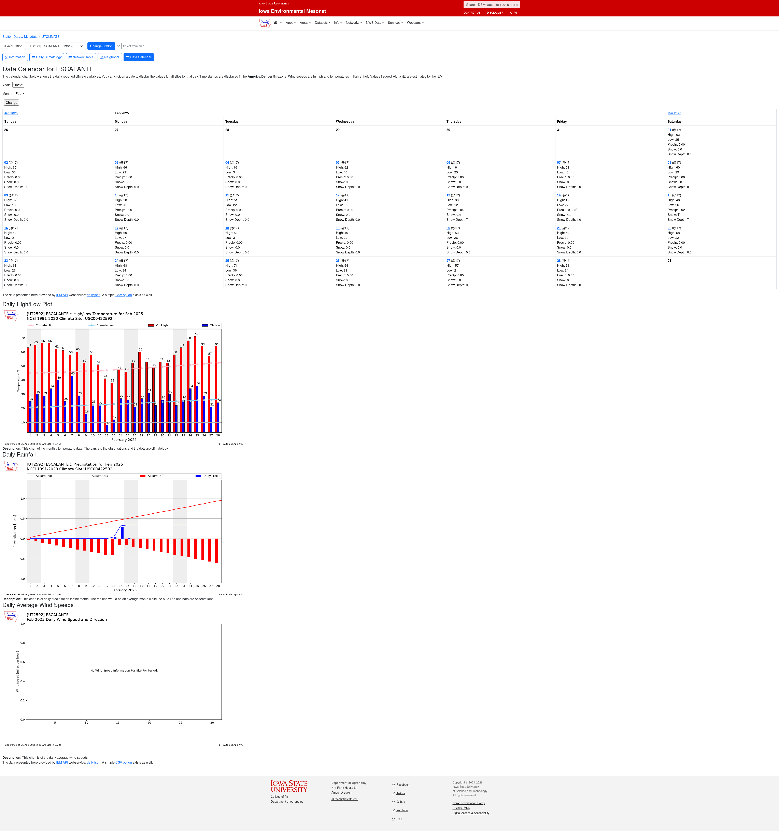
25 (227, 260)
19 (338, 227)
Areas (304, 22)
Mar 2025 (674, 113)
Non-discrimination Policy (469, 803)
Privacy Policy (461, 808)
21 (559, 227)
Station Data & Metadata (20, 36)
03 (116, 162)
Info (336, 22)
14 (559, 195)
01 (669, 129)
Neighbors (111, 56)
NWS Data (373, 22)
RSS (399, 819)
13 (448, 195)
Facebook (402, 784)
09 (6, 195)
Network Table (82, 56)
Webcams (414, 22)
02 (6, 162)
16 (6, 227)
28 (559, 260)
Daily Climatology (49, 56)
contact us (472, 12)
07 (559, 162)
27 (448, 260)
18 (227, 227)
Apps (289, 22)
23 (6, 260)
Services (394, 22)
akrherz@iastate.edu (344, 799)
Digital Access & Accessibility (471, 813)
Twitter (400, 793)
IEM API (62, 294)
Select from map (133, 46)
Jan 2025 (11, 113)
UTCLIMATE (51, 36)
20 (448, 227)
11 (227, 195)
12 (338, 195)
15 (669, 195)
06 (448, 162)
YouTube (402, 810)
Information (17, 56)
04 (227, 162)
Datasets (321, 22)
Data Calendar (140, 56)
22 (669, 227)
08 (669, 162)
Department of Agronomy (287, 801)
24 (116, 260)
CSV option (123, 294)
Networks (352, 22)
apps (513, 12)
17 (116, 227)
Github (400, 802)
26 (338, 260)
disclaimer (495, 12)
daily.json (93, 294)
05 (338, 162)
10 (116, 195)
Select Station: (12, 46)
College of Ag (279, 796)
